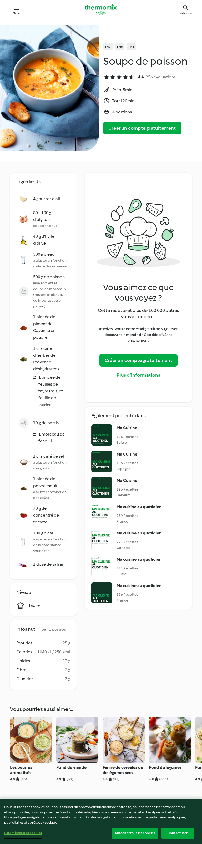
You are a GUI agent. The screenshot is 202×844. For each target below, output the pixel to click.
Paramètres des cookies (23, 833)
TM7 (108, 46)
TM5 (131, 46)
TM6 (120, 46)
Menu (16, 13)
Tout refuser (178, 833)
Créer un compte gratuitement (142, 128)
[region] (101, 821)
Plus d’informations (138, 375)
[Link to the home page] (101, 9)
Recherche (185, 13)
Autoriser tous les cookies (135, 833)
